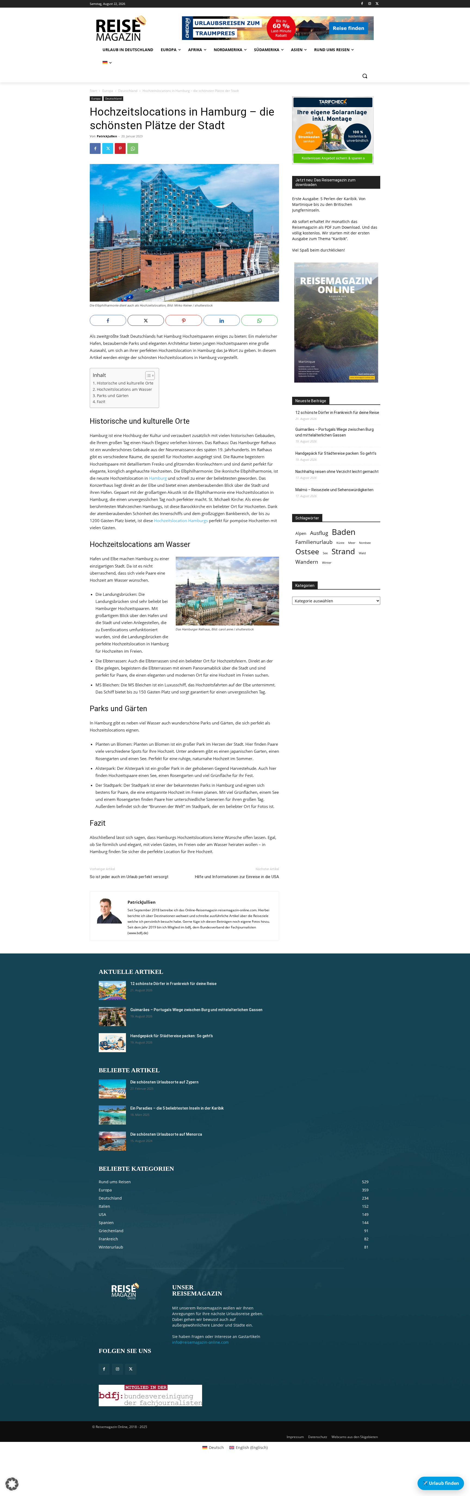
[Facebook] (362, 4)
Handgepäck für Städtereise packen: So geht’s (335, 453)
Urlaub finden (440, 1483)
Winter (326, 563)
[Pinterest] (120, 148)
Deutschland (127, 90)
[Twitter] (377, 4)
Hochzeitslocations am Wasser (124, 389)
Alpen (300, 533)
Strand (343, 551)
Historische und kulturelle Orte (125, 383)
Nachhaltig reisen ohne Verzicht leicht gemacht (337, 471)
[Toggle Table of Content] (147, 375)
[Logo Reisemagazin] (135, 28)
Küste (340, 543)
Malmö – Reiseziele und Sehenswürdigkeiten (334, 490)
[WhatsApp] (132, 148)
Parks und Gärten (113, 395)
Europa (107, 90)
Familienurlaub (314, 542)
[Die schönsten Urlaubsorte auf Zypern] (112, 1088)
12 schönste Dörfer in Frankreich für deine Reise (337, 412)
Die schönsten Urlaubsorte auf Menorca (166, 1134)
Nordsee (365, 543)
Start (93, 90)
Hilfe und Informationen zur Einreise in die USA (237, 876)
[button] (364, 75)
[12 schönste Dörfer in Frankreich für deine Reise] (112, 990)
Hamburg (158, 478)
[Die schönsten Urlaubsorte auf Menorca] (112, 1141)
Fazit (101, 401)
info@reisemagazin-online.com (200, 1342)
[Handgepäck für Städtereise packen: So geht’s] (112, 1042)
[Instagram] (369, 4)
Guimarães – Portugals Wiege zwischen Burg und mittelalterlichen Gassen (334, 432)
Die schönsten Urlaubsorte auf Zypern (164, 1082)
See (325, 553)
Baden (343, 532)
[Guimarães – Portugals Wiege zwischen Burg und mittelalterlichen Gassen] (112, 1016)
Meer (351, 543)
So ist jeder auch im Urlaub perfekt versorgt (129, 876)
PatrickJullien (107, 136)
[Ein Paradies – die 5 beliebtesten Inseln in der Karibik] (112, 1115)
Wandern (306, 562)
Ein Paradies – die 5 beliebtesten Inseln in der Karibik (177, 1108)
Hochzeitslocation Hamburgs (181, 520)
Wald (362, 553)
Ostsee (307, 552)
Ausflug (319, 533)
